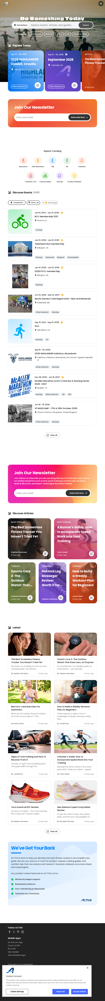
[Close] (87, 968)
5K (67, 162)
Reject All (61, 991)
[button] (52, 25)
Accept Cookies (79, 991)
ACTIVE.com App (15, 942)
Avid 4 (59, 34)
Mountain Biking (80, 34)
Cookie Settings (17, 991)
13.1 (38, 162)
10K (68, 34)
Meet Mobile (13, 952)
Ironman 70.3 (35, 34)
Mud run (49, 34)
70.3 (30, 177)
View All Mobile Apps (17, 955)
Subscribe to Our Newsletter (20, 964)
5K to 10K (12, 948)
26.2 (23, 162)
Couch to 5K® (14, 945)
